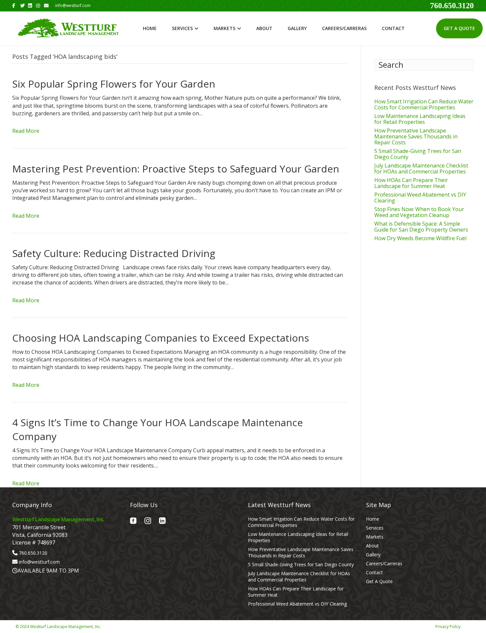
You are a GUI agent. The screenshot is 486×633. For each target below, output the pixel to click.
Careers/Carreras (344, 28)
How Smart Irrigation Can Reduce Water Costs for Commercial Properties (423, 104)
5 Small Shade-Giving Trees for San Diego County (417, 154)
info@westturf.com (39, 562)
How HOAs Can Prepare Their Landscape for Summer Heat (411, 183)
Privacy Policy (448, 626)
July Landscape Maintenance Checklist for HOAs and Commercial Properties (421, 168)
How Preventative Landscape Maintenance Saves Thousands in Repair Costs (416, 136)
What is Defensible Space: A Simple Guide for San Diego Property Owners (421, 226)
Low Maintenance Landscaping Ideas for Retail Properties (420, 119)
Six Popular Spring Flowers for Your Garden (113, 84)
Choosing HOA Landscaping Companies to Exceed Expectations (160, 338)
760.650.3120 (452, 5)
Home (150, 28)
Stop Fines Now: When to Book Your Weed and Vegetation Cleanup (419, 212)
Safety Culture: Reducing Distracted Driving (113, 253)
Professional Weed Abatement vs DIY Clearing (420, 197)
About (264, 28)
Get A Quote (459, 28)
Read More (25, 130)
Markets (224, 28)
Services (182, 28)
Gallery (297, 28)
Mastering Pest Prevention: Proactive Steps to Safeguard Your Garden (175, 168)
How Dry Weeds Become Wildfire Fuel (420, 238)
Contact (393, 28)
